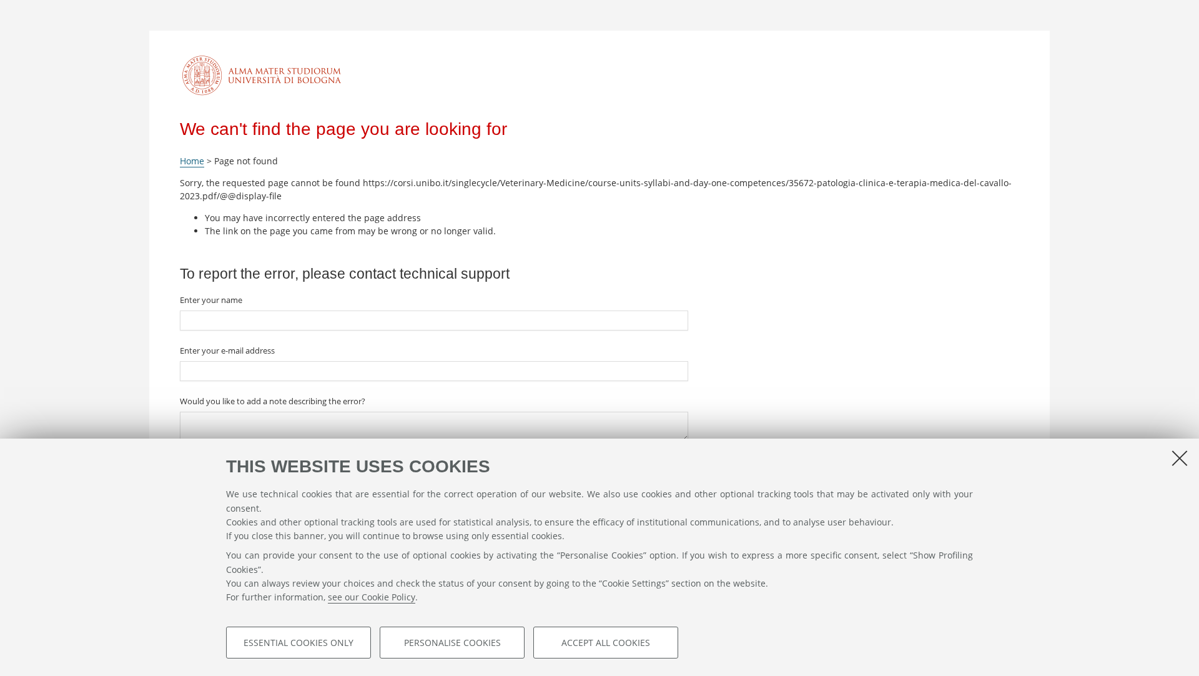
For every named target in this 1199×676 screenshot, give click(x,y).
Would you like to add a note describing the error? (272, 401)
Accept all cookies (605, 643)
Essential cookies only (298, 643)
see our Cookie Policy (371, 597)
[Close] (1180, 458)
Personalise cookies (452, 643)
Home (192, 161)
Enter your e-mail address (227, 350)
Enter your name (211, 300)
